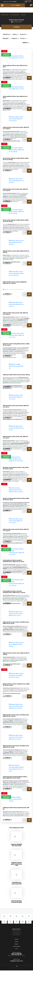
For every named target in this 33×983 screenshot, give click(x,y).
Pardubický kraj (15, 14)
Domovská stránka (17, 21)
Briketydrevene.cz (16, 930)
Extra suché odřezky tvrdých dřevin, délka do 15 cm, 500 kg (16, 159)
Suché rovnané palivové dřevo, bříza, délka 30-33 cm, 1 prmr (16, 499)
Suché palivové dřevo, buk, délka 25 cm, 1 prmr (15, 97)
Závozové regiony (16, 946)
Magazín (16, 944)
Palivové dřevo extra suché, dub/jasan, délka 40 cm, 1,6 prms (15, 282)
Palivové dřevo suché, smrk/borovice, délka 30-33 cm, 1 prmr (16, 684)
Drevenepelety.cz (16, 933)
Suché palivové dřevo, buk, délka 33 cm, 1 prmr (15, 66)
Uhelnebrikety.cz (16, 934)
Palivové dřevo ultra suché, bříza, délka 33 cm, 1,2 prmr (16, 530)
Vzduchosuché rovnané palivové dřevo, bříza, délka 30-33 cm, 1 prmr (15, 777)
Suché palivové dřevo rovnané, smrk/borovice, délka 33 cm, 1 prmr (13, 561)
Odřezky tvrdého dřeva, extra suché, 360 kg (16, 374)
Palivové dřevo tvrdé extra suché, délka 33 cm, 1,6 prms (16, 128)
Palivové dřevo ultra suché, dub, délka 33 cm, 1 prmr (15, 437)
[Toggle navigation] (2, 5)
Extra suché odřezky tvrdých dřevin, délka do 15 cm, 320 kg (16, 220)
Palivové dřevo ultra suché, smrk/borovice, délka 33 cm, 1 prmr (16, 622)
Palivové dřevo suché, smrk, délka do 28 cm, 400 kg (16, 653)
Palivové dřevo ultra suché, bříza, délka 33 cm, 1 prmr (16, 406)
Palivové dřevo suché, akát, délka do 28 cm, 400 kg (16, 251)
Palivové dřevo (5, 14)
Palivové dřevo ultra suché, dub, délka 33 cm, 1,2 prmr (15, 190)
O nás (16, 948)
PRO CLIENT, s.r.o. (18, 968)
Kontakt (16, 941)
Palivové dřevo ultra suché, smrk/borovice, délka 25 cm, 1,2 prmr (16, 715)
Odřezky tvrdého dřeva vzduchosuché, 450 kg (16, 808)
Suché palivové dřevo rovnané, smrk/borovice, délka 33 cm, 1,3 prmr (14, 592)
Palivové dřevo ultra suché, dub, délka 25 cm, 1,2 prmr (15, 313)
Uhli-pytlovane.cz (16, 932)
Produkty (16, 939)
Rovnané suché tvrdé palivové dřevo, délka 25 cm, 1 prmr (16, 344)
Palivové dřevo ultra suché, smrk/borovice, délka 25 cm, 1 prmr (16, 746)
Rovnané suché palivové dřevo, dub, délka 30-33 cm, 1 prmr (16, 468)
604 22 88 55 (16, 954)
